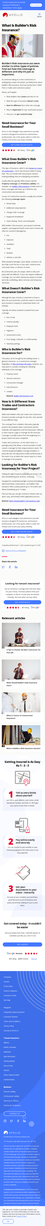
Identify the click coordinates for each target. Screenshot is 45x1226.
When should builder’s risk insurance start (24, 501)
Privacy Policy (21, 1216)
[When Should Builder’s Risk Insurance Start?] (22, 670)
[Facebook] (9, 567)
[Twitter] (3, 567)
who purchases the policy (22, 364)
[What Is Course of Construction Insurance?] (22, 703)
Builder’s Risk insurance (20, 186)
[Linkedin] (16, 567)
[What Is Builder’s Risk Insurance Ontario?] (22, 736)
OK (8, 1221)
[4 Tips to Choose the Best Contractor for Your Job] (22, 636)
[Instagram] (5, 1121)
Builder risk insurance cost (23, 396)
